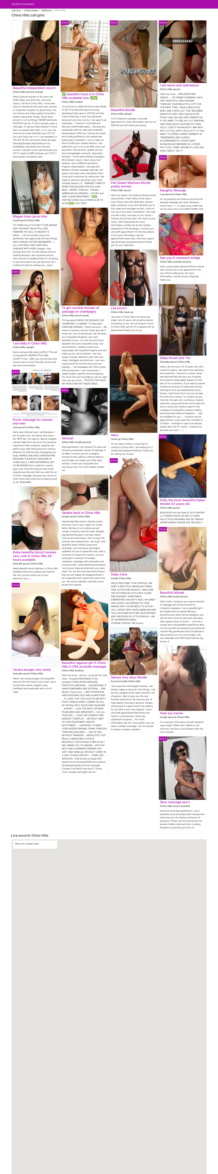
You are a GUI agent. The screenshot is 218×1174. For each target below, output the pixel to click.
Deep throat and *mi (175, 358)
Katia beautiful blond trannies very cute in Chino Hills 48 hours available (34, 556)
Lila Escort (119, 308)
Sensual (67, 438)
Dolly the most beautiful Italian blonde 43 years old (182, 502)
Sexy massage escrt (175, 802)
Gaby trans (119, 574)
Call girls (16, 10)
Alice (114, 435)
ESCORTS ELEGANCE (23, 4)
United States (31, 10)
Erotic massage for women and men (32, 421)
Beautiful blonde (123, 110)
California (46, 10)
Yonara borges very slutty (32, 669)
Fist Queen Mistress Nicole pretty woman (130, 184)
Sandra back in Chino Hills (81, 513)
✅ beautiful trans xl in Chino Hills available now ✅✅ (83, 96)
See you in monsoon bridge (180, 258)
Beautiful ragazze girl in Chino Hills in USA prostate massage (84, 664)
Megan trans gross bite (30, 216)
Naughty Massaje (173, 190)
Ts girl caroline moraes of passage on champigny (80, 309)
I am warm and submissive (179, 85)
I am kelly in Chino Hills (30, 343)
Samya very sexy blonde (129, 677)
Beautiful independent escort (34, 88)
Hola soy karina (171, 713)
